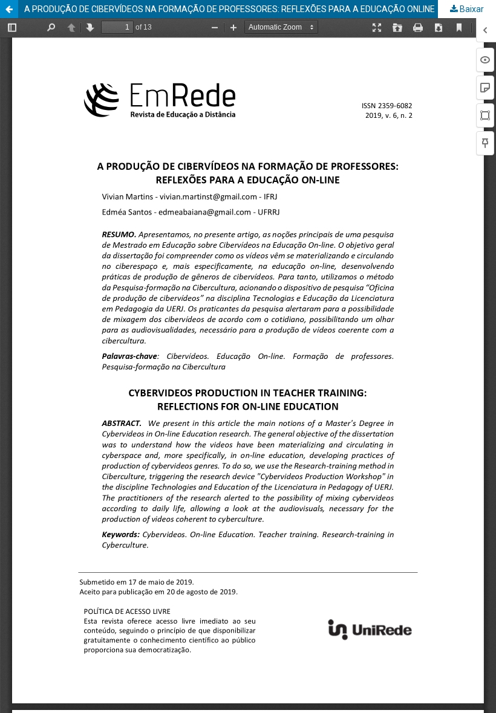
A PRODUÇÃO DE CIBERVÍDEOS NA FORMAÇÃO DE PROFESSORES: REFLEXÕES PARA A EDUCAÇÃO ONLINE (229, 9)
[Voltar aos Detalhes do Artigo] (9, 9)
